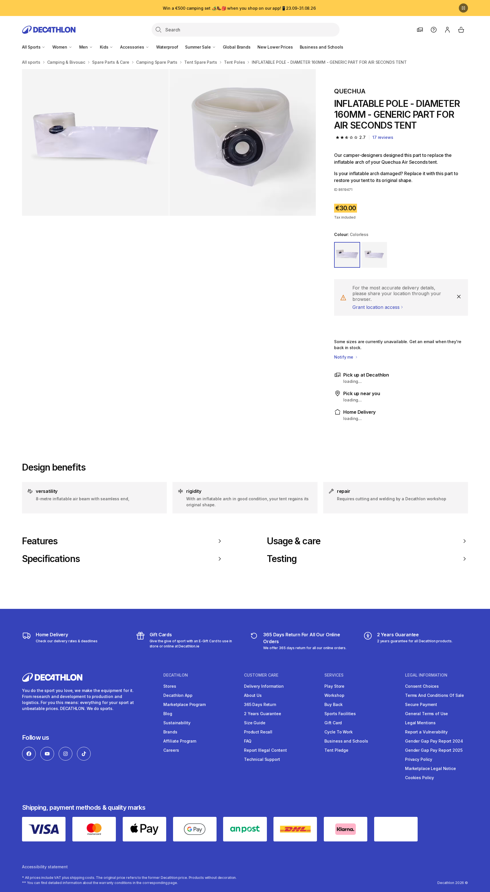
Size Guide (254, 722)
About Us (253, 695)
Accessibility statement (45, 866)
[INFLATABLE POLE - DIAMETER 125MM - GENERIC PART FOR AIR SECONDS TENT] (95, 142)
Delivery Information (264, 686)
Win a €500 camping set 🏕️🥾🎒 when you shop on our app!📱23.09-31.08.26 (239, 8)
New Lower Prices (275, 47)
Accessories (132, 47)
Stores (169, 686)
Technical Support (262, 759)
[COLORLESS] (347, 255)
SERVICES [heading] (334, 675)
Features (39, 541)
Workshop (334, 695)
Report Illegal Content (265, 750)
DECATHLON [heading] (175, 675)
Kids (104, 47)
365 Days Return (260, 704)
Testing (282, 558)
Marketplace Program (184, 704)
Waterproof (167, 47)
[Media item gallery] (169, 142)
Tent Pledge (336, 750)
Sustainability (176, 722)
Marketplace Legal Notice (430, 768)
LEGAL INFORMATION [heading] (426, 675)
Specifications (51, 558)
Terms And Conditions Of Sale (434, 695)
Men (84, 47)
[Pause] (463, 8)
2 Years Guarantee (262, 713)
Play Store (334, 686)
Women (60, 47)
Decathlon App (177, 695)
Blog (167, 713)
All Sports (31, 47)
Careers (171, 750)
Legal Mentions (420, 722)
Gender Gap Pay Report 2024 (434, 741)
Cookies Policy (419, 777)
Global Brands (237, 47)
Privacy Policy (418, 759)
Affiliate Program (179, 741)
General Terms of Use (426, 713)
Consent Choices (422, 686)
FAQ (247, 741)
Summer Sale (198, 47)
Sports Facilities (340, 713)
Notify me (344, 357)
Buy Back (333, 704)
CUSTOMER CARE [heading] (261, 675)
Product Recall (258, 731)
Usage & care (293, 541)
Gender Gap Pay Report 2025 (433, 750)
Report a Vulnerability (426, 731)
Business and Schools (321, 47)
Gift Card (333, 722)
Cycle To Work (338, 731)
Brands (170, 731)
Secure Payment (421, 704)
